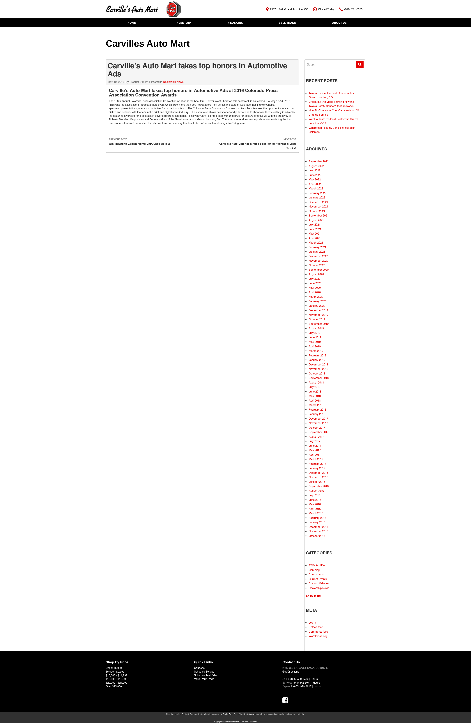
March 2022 (316, 188)
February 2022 (317, 193)
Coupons (199, 668)
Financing (235, 23)
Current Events (318, 579)
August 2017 (316, 436)
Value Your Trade (204, 679)
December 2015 (318, 527)
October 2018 (317, 373)
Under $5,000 (114, 668)
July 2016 (314, 495)
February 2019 (317, 355)
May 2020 (315, 287)
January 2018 (317, 414)
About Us (339, 23)
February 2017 (317, 463)
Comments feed (318, 631)
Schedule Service (204, 671)
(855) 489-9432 (299, 679)
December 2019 (318, 310)
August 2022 (316, 166)
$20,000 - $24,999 (116, 682)
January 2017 (317, 468)
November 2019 (318, 314)
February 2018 (317, 409)
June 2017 (315, 445)
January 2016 (317, 522)
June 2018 (315, 391)
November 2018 (318, 369)
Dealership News (173, 82)
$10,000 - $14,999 (116, 675)
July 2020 (314, 278)
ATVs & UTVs (317, 565)
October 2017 (317, 427)
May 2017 (315, 450)
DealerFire (227, 714)
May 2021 (315, 233)
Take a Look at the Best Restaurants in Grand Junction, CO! (332, 95)
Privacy (245, 721)
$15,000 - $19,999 (116, 679)
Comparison (316, 574)
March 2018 (316, 405)
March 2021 (316, 242)
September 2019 (319, 324)
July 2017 (314, 441)
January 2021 (317, 251)
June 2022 (315, 175)
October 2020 (317, 265)
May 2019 (315, 342)
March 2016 (316, 513)
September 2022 (319, 161)
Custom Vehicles (319, 583)
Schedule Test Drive (205, 675)
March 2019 (316, 351)
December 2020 (318, 256)
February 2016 (317, 518)
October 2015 (317, 536)
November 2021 (318, 206)
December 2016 (318, 472)
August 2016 (316, 490)
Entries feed (316, 627)
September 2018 (319, 378)
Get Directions (290, 671)
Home (132, 23)
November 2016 (318, 477)
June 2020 (315, 283)
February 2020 (317, 301)
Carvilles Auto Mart (148, 43)
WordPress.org (318, 636)
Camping (314, 570)
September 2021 (319, 215)
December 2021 (318, 202)
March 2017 (316, 459)
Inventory (184, 23)
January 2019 (317, 360)
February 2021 (317, 247)
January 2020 (317, 305)
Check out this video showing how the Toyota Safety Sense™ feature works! (331, 104)
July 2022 (314, 170)
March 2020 (316, 296)
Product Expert (139, 82)
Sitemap (253, 721)
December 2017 (318, 418)
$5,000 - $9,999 (115, 671)
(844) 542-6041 (302, 682)
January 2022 (317, 197)
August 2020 (316, 274)
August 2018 (316, 382)
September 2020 (319, 269)
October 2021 (317, 211)
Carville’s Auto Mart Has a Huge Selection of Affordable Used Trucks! (257, 144)
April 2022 (315, 184)
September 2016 (319, 486)
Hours (314, 679)
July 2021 (314, 224)
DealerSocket (249, 714)
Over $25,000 (114, 686)
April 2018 (315, 400)
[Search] (360, 64)
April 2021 (315, 238)
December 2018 (318, 364)
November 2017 (318, 423)
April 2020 (315, 292)
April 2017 (315, 454)
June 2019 (315, 337)
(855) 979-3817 (302, 686)
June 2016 (315, 500)
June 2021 (315, 229)
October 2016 (317, 481)
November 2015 (318, 531)
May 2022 (315, 179)
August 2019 (316, 328)
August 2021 (316, 220)
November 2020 (318, 260)
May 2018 (315, 396)
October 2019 (317, 319)
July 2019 (314, 333)
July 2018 (314, 387)
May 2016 (315, 504)
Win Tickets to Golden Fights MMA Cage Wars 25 (140, 141)
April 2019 (315, 346)
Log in (312, 622)
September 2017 (319, 432)
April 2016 (315, 509)
